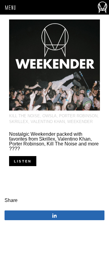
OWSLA (49, 116)
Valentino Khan (48, 121)
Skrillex (18, 121)
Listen (22, 161)
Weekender (80, 121)
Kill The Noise (24, 116)
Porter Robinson (78, 116)
